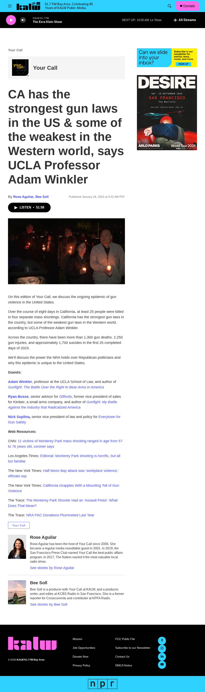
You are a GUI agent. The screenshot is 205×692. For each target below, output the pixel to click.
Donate (189, 6)
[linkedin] (162, 657)
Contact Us (122, 656)
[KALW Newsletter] (167, 57)
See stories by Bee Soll (48, 604)
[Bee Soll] (17, 592)
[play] (11, 20)
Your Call (45, 68)
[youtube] (162, 665)
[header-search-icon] (169, 6)
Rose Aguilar (23, 197)
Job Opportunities (84, 647)
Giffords (65, 397)
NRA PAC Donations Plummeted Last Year (60, 515)
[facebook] (162, 641)
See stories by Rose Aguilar (52, 568)
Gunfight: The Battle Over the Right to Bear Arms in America (56, 387)
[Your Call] (20, 67)
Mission (77, 639)
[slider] (29, 20)
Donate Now (80, 656)
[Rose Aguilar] (17, 547)
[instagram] (162, 649)
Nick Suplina (19, 417)
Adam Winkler (20, 382)
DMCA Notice (123, 665)
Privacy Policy (81, 665)
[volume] (23, 20)
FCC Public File (125, 639)
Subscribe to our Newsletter (132, 647)
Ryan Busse (18, 397)
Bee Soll (42, 197)
